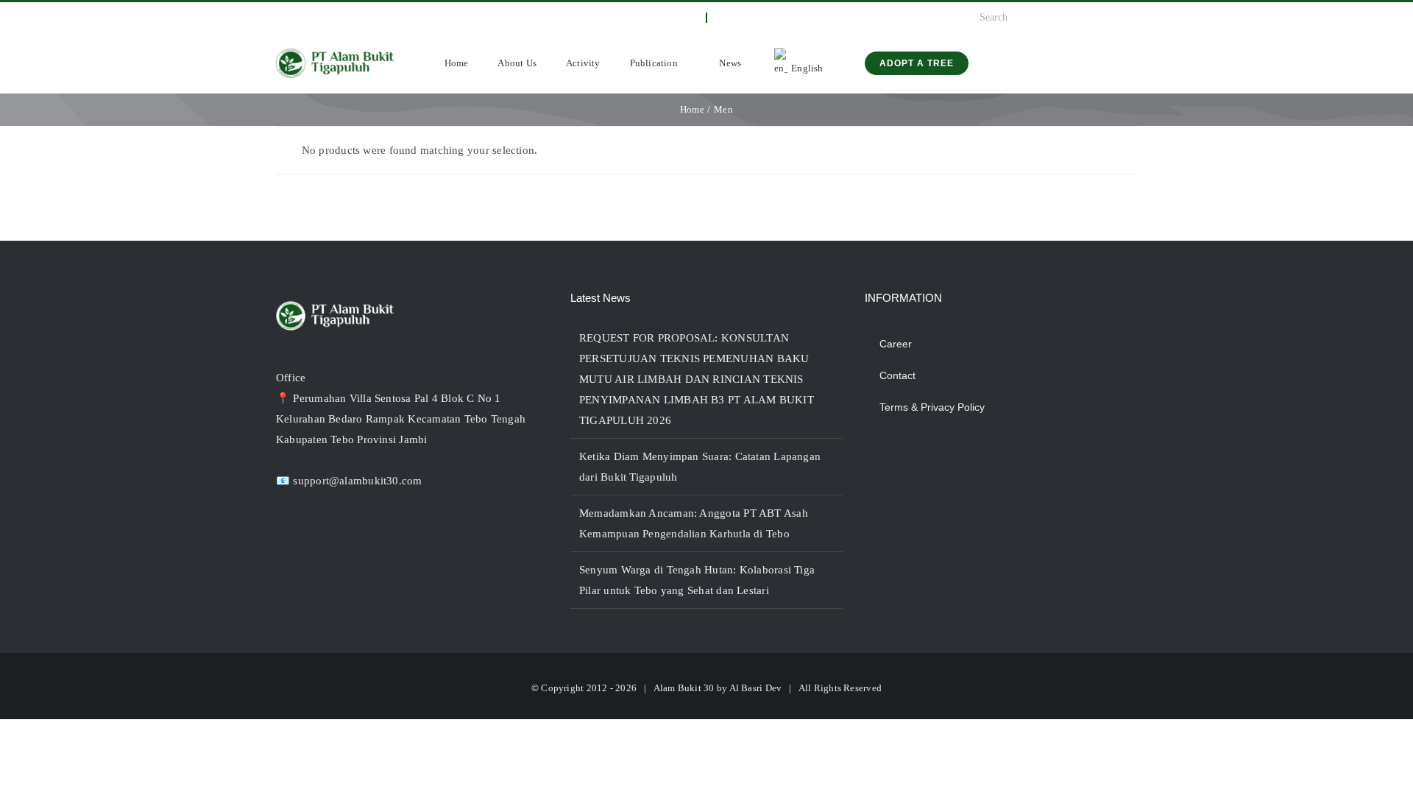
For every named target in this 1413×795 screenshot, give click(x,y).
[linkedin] (351, 18)
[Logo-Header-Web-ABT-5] (335, 54)
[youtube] (327, 18)
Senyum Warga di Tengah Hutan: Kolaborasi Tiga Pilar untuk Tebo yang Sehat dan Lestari (697, 580)
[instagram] (304, 18)
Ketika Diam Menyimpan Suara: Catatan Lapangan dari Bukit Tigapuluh (700, 467)
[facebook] (280, 18)
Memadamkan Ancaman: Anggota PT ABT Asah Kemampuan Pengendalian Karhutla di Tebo (693, 523)
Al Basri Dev (755, 687)
